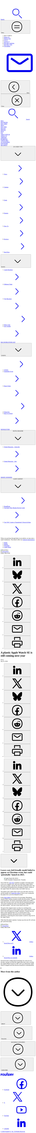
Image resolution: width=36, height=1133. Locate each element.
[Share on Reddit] (17, 615)
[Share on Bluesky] (17, 575)
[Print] (17, 642)
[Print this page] (17, 846)
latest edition (7, 897)
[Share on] (17, 792)
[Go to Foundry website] (7, 1075)
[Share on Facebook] (17, 602)
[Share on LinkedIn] (17, 562)
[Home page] (18, 6)
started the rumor (15, 893)
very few (11, 882)
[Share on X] (17, 588)
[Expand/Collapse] (14, 860)
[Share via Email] (17, 629)
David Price (5, 551)
